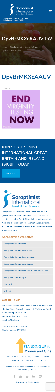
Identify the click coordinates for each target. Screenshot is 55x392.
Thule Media (33, 382)
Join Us (37, 357)
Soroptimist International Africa (18, 250)
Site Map (29, 360)
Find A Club (25, 357)
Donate (46, 357)
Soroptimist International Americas (19, 257)
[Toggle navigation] (44, 11)
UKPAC (7, 291)
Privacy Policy (17, 360)
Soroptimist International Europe (18, 264)
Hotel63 (8, 284)
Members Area (12, 357)
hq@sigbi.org (13, 320)
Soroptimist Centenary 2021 (17, 277)
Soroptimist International (15, 243)
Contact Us (41, 360)
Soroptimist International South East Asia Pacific (26, 270)
